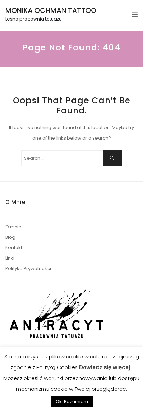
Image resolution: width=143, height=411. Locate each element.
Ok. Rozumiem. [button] (72, 401)
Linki (9, 258)
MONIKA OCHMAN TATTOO (50, 10)
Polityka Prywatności (28, 268)
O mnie (13, 226)
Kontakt (13, 247)
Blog (10, 237)
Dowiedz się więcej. (105, 367)
